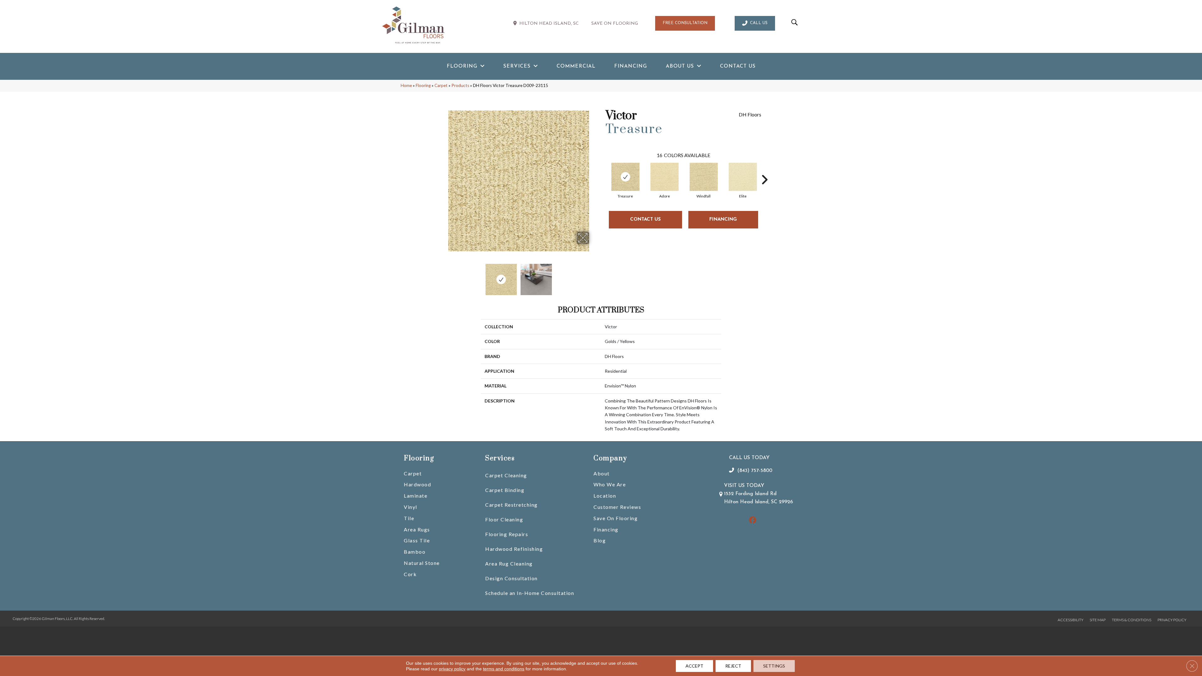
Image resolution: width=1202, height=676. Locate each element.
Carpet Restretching (511, 505)
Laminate (415, 496)
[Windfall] (703, 176)
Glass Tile (417, 540)
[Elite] (742, 176)
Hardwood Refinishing (514, 549)
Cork (410, 574)
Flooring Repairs (506, 534)
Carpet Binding (504, 490)
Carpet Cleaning (506, 475)
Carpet (441, 85)
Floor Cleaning (504, 519)
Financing (606, 529)
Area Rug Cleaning (509, 563)
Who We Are (609, 484)
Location (604, 496)
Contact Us (645, 219)
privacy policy (452, 668)
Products (460, 85)
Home (406, 85)
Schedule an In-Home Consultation (529, 593)
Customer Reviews (617, 507)
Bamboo (414, 552)
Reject (733, 665)
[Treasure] (625, 176)
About (601, 473)
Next (593, 276)
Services (500, 458)
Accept (694, 665)
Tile (409, 518)
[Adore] (664, 176)
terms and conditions (503, 668)
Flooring (423, 85)
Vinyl (410, 507)
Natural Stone (422, 563)
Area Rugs (417, 529)
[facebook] (752, 520)
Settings (774, 665)
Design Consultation (511, 578)
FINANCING (723, 219)
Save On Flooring (615, 518)
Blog (599, 540)
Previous (444, 276)
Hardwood (417, 484)
